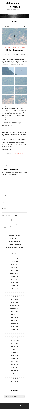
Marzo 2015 (14, 300)
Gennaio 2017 (14, 276)
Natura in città (22, 165)
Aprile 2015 (14, 297)
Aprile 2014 (14, 323)
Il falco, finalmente (14, 241)
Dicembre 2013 (14, 332)
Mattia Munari (18, 153)
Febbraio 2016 (14, 282)
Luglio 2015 (14, 294)
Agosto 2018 (14, 264)
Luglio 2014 (14, 317)
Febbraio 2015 (14, 302)
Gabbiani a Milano (14, 235)
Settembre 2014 (14, 314)
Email (3, 202)
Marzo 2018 (14, 270)
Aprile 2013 (14, 352)
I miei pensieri (10, 405)
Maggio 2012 (14, 376)
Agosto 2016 (14, 279)
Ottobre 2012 (14, 361)
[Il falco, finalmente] (14, 45)
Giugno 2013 (14, 349)
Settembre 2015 (14, 291)
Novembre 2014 (14, 308)
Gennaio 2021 (14, 259)
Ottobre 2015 (14, 288)
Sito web (4, 208)
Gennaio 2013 (14, 358)
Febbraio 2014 (14, 326)
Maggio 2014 (14, 320)
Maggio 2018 (14, 267)
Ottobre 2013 (14, 338)
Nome (4, 196)
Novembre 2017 (14, 273)
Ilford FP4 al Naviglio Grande (14, 247)
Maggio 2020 (14, 261)
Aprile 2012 (14, 379)
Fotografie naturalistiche (14, 47)
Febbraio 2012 (14, 385)
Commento (5, 178)
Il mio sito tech (19, 405)
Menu (15, 21)
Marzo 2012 (14, 382)
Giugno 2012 (14, 373)
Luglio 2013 (14, 346)
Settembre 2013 (14, 341)
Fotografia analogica (8, 165)
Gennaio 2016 (14, 285)
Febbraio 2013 (14, 355)
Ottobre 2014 (14, 311)
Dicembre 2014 (14, 305)
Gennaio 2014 (14, 329)
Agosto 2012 (14, 367)
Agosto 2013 (14, 343)
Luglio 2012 (14, 370)
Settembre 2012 (14, 364)
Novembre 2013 (14, 335)
